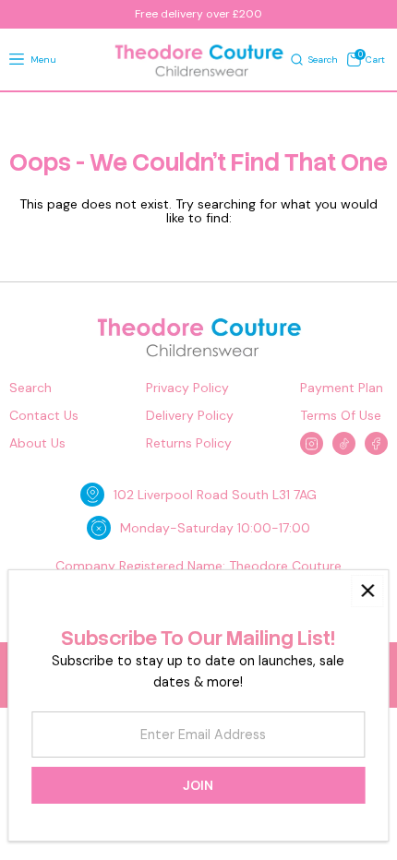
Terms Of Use (340, 416)
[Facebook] (376, 443)
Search (30, 388)
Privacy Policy (187, 388)
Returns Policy (189, 443)
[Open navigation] (16, 60)
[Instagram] (311, 443)
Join (198, 785)
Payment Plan (341, 388)
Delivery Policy (190, 416)
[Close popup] (367, 591)
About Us (37, 443)
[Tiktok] (343, 443)
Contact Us (43, 416)
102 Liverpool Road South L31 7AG (215, 495)
